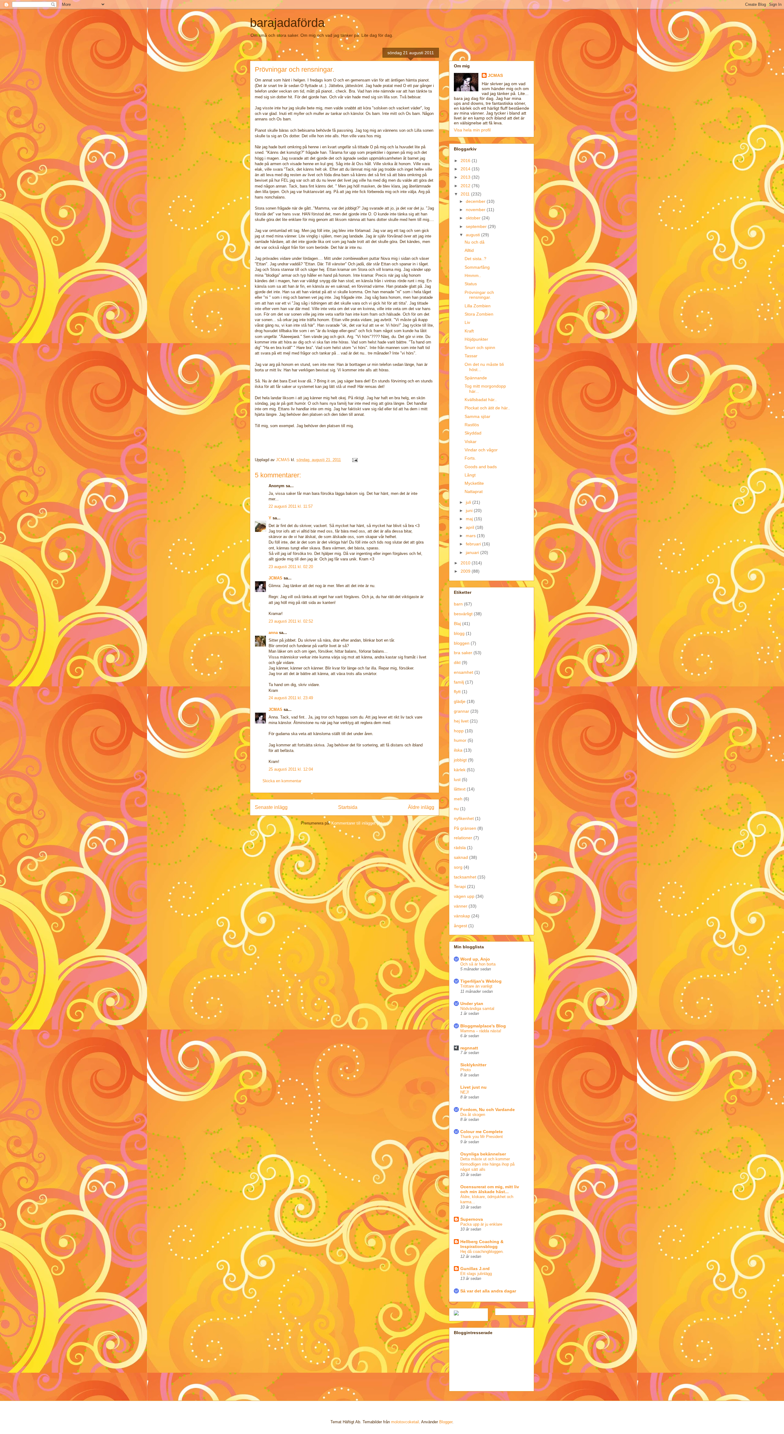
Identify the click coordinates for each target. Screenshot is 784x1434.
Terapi (460, 886)
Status (471, 283)
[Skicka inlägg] (354, 459)
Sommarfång (477, 267)
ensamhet (463, 672)
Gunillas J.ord (475, 1268)
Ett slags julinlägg (476, 1273)
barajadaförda (287, 22)
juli (469, 502)
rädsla (460, 847)
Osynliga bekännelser (483, 1153)
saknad (461, 857)
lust (457, 779)
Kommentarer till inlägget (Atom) (360, 823)
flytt (457, 691)
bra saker (463, 652)
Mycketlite (474, 483)
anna (273, 632)
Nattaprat (474, 491)
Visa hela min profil (472, 129)
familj (459, 682)
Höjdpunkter (476, 339)
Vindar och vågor (481, 449)
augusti (473, 234)
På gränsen (465, 828)
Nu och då (474, 242)
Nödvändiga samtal (477, 1008)
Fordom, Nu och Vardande (487, 1109)
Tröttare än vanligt (476, 986)
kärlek (460, 769)
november (476, 209)
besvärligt (463, 613)
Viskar (471, 441)
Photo (465, 1070)
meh (458, 798)
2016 (466, 160)
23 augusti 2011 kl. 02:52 (291, 621)
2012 (466, 185)
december (476, 201)
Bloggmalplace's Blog (483, 1025)
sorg (458, 867)
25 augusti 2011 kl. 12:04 (291, 769)
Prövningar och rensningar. (479, 295)
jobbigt (460, 759)
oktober (474, 217)
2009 (466, 571)
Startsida (347, 807)
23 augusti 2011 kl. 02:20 (291, 566)
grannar (461, 711)
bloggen (461, 643)
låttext (460, 789)
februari (474, 543)
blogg (459, 633)
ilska (458, 750)
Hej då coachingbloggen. (482, 1251)
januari (473, 552)
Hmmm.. (473, 275)
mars (471, 535)
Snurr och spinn (480, 347)
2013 (466, 177)
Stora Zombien (479, 314)
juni (470, 510)
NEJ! (464, 1092)
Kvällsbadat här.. (481, 399)
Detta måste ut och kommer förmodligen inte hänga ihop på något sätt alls (487, 1164)
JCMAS (275, 578)
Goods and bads (481, 466)
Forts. (470, 458)
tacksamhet (465, 876)
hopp (459, 730)
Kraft (469, 330)
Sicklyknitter (473, 1064)
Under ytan (471, 1003)
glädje (460, 701)
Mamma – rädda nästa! (480, 1031)
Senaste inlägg (271, 807)
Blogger (445, 1422)
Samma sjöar (477, 416)
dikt (457, 662)
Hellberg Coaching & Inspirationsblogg (481, 1244)
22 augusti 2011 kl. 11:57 (291, 506)
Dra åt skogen (472, 1114)
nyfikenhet (464, 818)
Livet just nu (473, 1087)
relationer (463, 837)
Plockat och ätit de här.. (487, 407)
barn (458, 603)
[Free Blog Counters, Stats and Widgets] (456, 1313)
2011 (466, 194)
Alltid (469, 250)
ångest (460, 925)
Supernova (471, 1219)
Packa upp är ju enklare (481, 1224)
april (470, 527)
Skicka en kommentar (281, 781)
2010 (466, 562)
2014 (466, 168)
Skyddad (473, 433)
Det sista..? (475, 258)
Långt (470, 474)
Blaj (457, 623)
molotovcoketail (405, 1422)
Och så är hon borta (478, 964)
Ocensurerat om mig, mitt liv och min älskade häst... (489, 1189)
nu (456, 808)
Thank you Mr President (481, 1136)
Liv (467, 322)
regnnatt (469, 1047)
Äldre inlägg (421, 807)
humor (460, 740)
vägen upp (464, 896)
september (477, 226)
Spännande (476, 377)
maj (470, 518)
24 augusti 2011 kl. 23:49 (291, 698)
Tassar (471, 355)
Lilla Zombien (478, 305)
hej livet (461, 721)
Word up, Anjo (475, 959)
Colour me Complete (481, 1131)
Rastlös (472, 424)
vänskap (462, 915)
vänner (460, 906)
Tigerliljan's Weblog (481, 981)
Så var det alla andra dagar (488, 1290)
